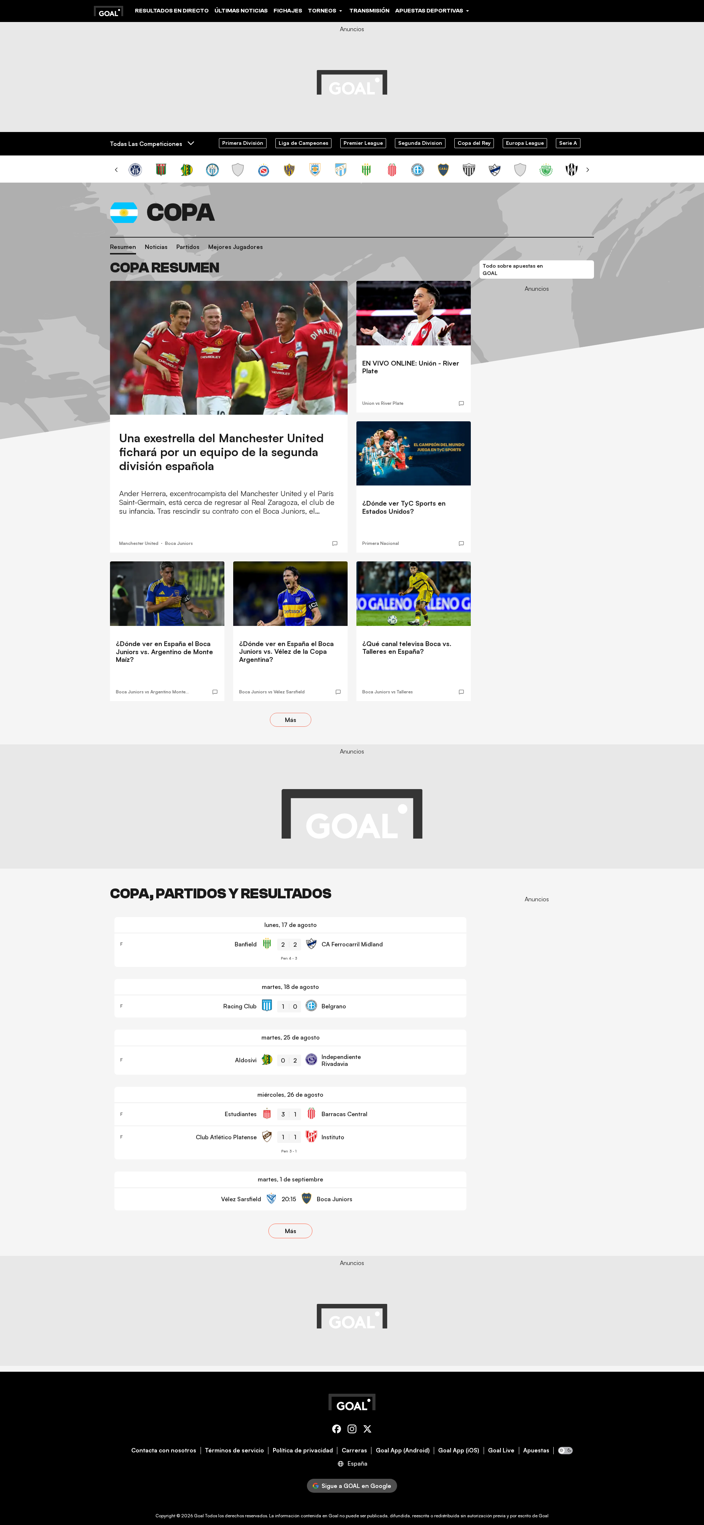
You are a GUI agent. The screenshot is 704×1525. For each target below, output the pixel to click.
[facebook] (336, 1430)
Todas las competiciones (146, 143)
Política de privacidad (303, 1450)
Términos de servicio (234, 1450)
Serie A (568, 143)
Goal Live (501, 1450)
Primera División (242, 143)
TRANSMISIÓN (369, 10)
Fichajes (288, 10)
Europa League (525, 143)
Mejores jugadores (235, 246)
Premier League (363, 143)
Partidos (187, 246)
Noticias (156, 246)
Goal (199, 1515)
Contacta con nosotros (163, 1450)
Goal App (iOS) (458, 1450)
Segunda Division (420, 143)
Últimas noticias (241, 10)
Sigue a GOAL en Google (356, 1485)
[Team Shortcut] (135, 169)
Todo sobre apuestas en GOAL (513, 269)
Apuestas (536, 1450)
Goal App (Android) (403, 1450)
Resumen (123, 246)
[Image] (229, 348)
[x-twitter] (367, 1430)
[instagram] (352, 1430)
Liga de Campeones (303, 143)
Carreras (354, 1450)
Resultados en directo (172, 10)
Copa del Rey (474, 143)
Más (290, 719)
